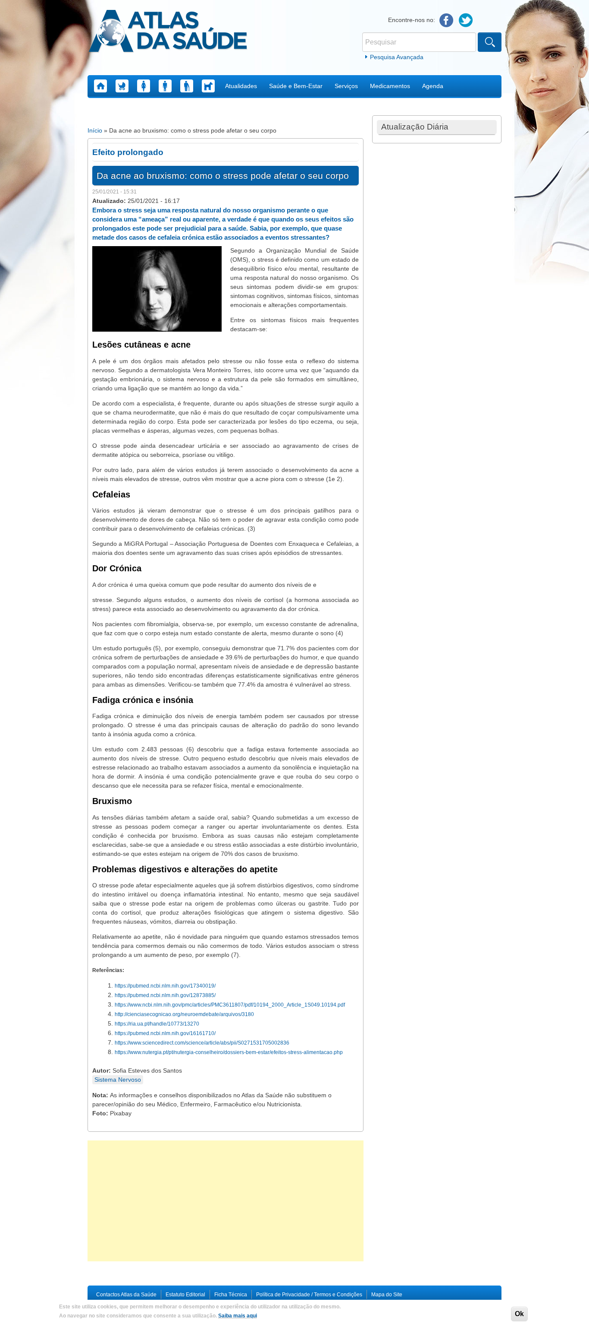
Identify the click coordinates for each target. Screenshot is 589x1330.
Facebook (446, 20)
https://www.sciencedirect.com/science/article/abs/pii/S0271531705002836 (202, 1043)
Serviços (346, 85)
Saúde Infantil (122, 86)
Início (95, 130)
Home (100, 86)
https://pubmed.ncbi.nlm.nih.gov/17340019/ (165, 986)
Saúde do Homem (165, 86)
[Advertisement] (225, 1200)
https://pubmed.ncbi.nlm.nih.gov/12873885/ (165, 995)
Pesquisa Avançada (396, 57)
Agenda (432, 85)
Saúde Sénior (186, 86)
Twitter (465, 20)
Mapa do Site (386, 1295)
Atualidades (241, 85)
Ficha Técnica (230, 1295)
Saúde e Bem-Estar (296, 85)
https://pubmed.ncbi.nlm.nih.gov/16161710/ (165, 1033)
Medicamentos (390, 85)
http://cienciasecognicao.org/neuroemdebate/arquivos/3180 (184, 1014)
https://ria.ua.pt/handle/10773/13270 (157, 1024)
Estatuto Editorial (185, 1295)
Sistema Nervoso (117, 1079)
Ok (519, 1313)
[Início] (168, 32)
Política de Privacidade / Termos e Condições (309, 1295)
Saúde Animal (208, 86)
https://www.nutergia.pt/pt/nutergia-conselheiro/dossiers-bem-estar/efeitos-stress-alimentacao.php (229, 1052)
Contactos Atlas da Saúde (126, 1295)
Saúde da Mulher (143, 86)
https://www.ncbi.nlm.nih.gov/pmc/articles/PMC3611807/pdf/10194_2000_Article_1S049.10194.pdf (230, 1005)
